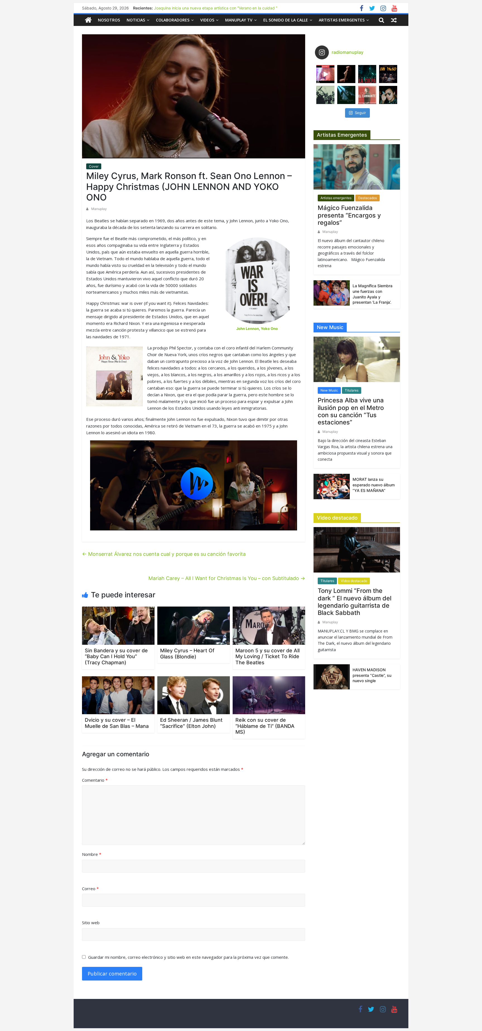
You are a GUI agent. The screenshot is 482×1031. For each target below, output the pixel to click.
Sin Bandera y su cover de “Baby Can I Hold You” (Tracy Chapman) (116, 656)
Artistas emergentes (342, 20)
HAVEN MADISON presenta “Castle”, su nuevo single (372, 675)
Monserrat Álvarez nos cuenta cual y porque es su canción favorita (164, 554)
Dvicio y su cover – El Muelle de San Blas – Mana (117, 723)
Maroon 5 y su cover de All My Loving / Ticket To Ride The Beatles (267, 656)
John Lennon (247, 328)
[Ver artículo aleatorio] (394, 20)
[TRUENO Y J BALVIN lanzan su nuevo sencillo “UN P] (388, 74)
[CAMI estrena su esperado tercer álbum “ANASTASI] (346, 74)
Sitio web (91, 922)
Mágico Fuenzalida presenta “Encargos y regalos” (349, 215)
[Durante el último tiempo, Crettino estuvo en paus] (346, 95)
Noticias (136, 20)
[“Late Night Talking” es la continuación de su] (388, 95)
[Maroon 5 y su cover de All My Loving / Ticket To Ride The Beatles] (269, 625)
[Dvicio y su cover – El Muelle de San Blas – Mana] (118, 694)
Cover (93, 166)
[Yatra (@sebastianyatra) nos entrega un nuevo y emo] (325, 95)
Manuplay (99, 209)
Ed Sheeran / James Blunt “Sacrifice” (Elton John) (191, 723)
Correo (90, 888)
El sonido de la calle (285, 20)
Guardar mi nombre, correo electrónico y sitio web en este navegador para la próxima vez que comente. (188, 957)
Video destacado (354, 581)
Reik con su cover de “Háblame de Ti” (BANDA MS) (265, 726)
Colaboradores (172, 20)
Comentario (95, 780)
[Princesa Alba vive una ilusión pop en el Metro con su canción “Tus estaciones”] (357, 361)
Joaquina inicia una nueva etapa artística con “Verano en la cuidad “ (215, 8)
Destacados (367, 198)
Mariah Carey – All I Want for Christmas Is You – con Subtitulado (226, 578)
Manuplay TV (238, 20)
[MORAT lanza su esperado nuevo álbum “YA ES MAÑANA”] (332, 486)
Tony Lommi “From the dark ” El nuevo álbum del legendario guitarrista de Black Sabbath (354, 601)
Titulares (351, 390)
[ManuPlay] (88, 20)
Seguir (360, 112)
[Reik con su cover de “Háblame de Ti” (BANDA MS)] (269, 694)
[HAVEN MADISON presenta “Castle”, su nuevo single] (332, 676)
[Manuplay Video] (193, 485)
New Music (329, 390)
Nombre (91, 854)
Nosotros (109, 20)
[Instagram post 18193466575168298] (325, 74)
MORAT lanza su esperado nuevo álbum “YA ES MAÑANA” (374, 484)
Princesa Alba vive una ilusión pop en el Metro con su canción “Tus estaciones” (351, 411)
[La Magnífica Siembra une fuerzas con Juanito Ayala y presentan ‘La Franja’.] (332, 292)
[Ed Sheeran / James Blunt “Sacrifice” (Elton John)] (193, 694)
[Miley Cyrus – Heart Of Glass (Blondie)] (193, 625)
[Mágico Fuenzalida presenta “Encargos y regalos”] (357, 169)
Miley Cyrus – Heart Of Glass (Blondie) (187, 654)
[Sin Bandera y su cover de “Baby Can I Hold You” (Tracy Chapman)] (118, 625)
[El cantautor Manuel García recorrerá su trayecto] (367, 95)
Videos (207, 20)
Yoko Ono (269, 328)
